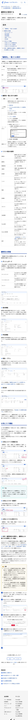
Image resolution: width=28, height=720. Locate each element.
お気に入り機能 (8, 41)
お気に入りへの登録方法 (11, 43)
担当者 (6, 39)
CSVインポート (12, 110)
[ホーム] (9, 2)
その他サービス (16, 6)
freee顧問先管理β (7, 681)
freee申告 (17, 712)
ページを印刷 (24, 14)
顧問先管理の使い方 (17, 8)
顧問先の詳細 (7, 31)
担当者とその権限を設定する (10, 678)
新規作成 (11, 105)
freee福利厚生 (18, 716)
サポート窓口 (13, 662)
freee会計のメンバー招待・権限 (11, 675)
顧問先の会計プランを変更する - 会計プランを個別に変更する (13, 383)
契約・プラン (8, 37)
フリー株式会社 (7, 699)
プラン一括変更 (12, 116)
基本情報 (7, 34)
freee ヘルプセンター (5, 6)
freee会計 (17, 699)
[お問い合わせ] (21, 3)
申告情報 (7, 36)
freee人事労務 (18, 701)
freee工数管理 (18, 714)
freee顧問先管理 (6, 8)
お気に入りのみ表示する (11, 46)
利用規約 (6, 701)
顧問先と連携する (7, 672)
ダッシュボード (8, 32)
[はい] (10, 658)
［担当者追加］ (17, 237)
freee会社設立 (18, 703)
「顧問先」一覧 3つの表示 (10, 28)
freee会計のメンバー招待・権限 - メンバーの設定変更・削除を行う (14, 546)
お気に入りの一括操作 (10, 44)
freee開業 (17, 705)
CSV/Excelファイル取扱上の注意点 (11, 683)
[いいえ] (18, 658)
